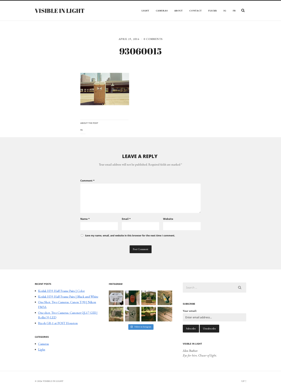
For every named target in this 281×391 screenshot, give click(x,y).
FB (234, 10)
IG (225, 10)
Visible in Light (60, 10)
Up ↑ (243, 381)
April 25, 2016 (129, 39)
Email (126, 218)
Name (85, 218)
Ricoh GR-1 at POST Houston (58, 323)
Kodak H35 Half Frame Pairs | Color (61, 291)
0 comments (153, 39)
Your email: (190, 310)
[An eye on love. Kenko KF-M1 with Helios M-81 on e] (132, 314)
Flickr (212, 10)
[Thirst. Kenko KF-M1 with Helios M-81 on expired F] (165, 297)
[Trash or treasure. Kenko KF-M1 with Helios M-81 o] (116, 314)
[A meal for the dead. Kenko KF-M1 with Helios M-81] (148, 314)
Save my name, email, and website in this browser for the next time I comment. (130, 235)
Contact (195, 10)
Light (145, 10)
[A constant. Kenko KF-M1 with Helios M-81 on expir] (132, 297)
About (178, 10)
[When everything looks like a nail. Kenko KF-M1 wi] (165, 314)
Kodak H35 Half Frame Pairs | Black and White (68, 296)
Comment (87, 180)
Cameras (162, 10)
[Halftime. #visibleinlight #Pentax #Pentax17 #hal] (116, 297)
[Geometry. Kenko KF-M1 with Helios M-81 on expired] (148, 297)
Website (168, 218)
